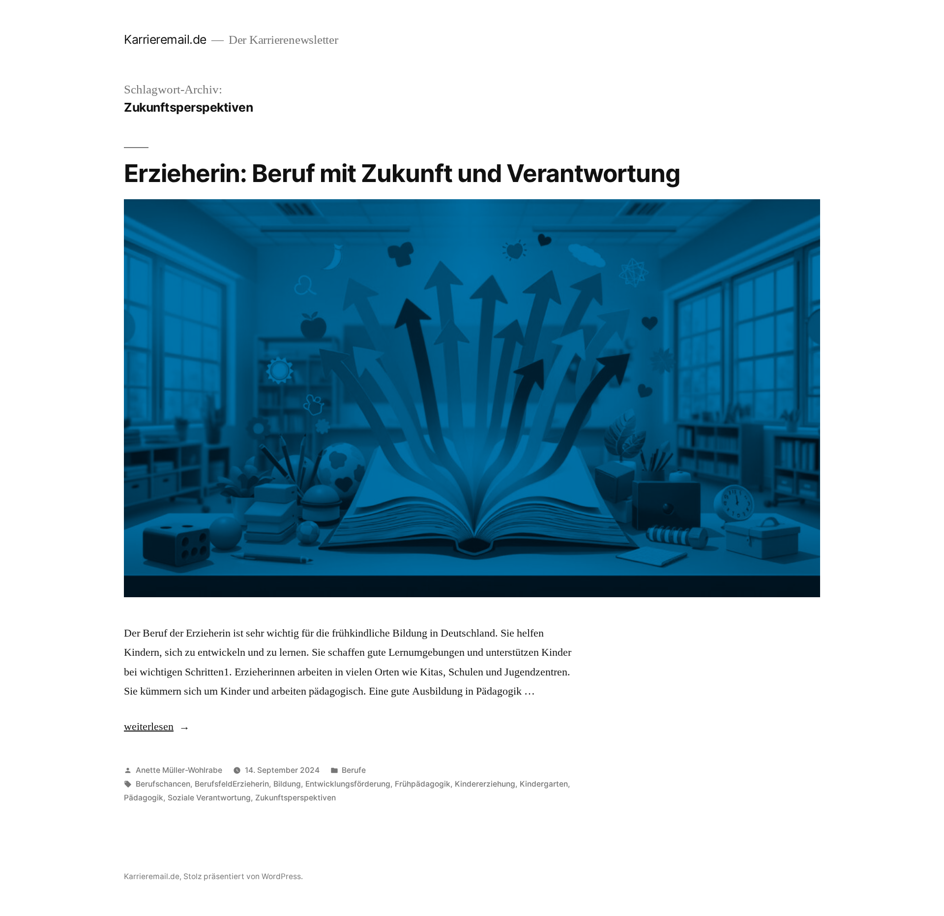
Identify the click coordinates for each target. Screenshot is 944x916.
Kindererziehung (485, 784)
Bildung (287, 784)
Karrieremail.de (165, 39)
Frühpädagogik (422, 784)
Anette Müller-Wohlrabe (179, 770)
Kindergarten (544, 784)
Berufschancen (163, 784)
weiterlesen (157, 726)
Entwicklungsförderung (347, 784)
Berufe (354, 770)
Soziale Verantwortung (209, 797)
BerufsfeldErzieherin (232, 784)
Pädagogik (143, 797)
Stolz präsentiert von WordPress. (243, 876)
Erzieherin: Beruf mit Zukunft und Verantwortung (402, 173)
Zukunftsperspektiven (295, 797)
